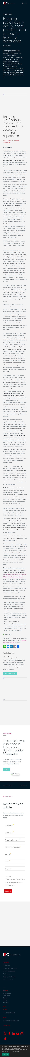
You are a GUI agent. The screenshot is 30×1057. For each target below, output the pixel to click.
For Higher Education (9, 971)
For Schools (6, 965)
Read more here (10, 673)
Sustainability (6, 142)
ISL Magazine (15, 140)
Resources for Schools (9, 977)
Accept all (5, 1054)
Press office (6, 1025)
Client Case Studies (8, 980)
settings (17, 1051)
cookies (10, 1046)
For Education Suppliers (9, 968)
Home (6, 769)
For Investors (6, 974)
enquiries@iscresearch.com (11, 1020)
